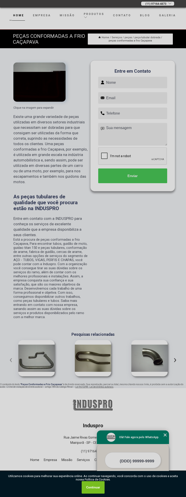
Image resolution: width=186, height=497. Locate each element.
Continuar (93, 487)
